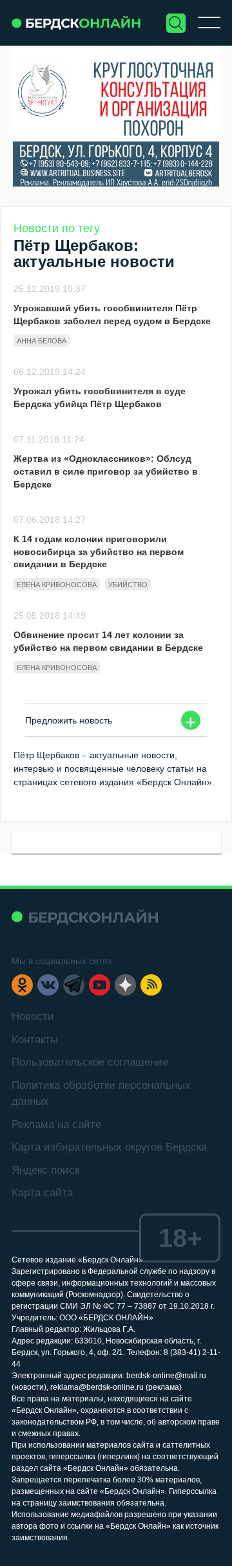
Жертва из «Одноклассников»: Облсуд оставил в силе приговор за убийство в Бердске (106, 471)
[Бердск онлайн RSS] (151, 985)
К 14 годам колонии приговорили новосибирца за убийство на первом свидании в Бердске (99, 551)
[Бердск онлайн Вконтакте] (48, 985)
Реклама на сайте (56, 1124)
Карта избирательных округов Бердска (109, 1147)
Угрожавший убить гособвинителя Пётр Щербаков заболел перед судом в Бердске (112, 314)
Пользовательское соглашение (90, 1062)
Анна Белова (41, 341)
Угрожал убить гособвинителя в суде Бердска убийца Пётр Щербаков (100, 397)
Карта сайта (42, 1193)
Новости (33, 1016)
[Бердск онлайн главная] (85, 917)
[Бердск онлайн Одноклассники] (22, 985)
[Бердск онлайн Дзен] (125, 985)
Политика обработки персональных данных (101, 1093)
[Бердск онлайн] (76, 22)
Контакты (35, 1039)
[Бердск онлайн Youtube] (99, 985)
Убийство (128, 584)
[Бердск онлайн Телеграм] (73, 985)
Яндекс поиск (45, 1170)
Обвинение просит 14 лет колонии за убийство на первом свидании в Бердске (108, 641)
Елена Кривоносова (57, 584)
